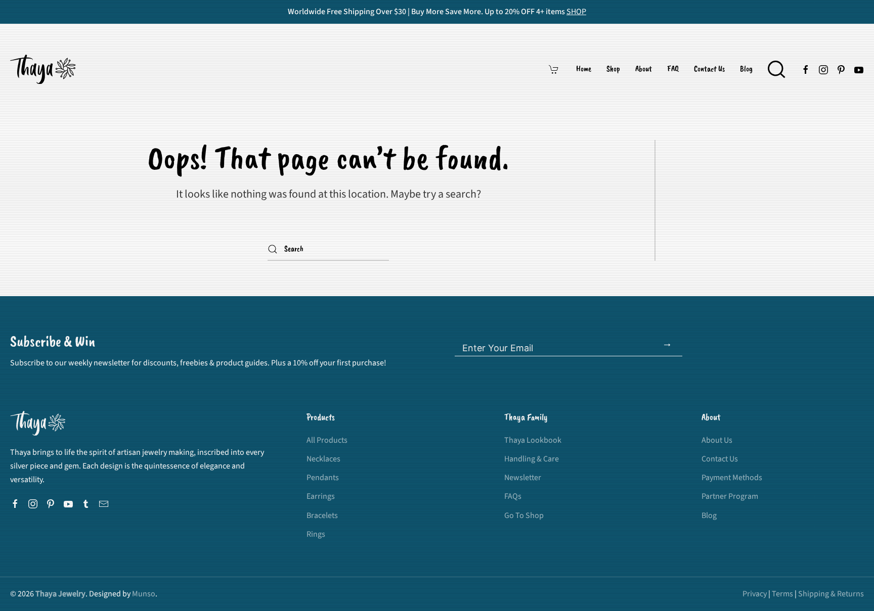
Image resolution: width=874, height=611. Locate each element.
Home (583, 69)
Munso (143, 593)
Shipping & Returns (831, 593)
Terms (782, 593)
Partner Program (730, 496)
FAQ (673, 69)
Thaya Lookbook (532, 440)
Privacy (754, 593)
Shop (613, 69)
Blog (746, 69)
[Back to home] (44, 69)
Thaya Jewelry (60, 593)
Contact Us (709, 69)
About (643, 69)
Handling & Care (531, 458)
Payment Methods (732, 477)
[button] (776, 69)
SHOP (576, 11)
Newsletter (522, 477)
